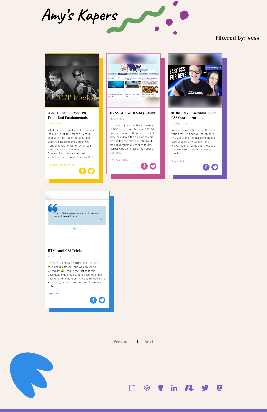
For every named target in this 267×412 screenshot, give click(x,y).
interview (65, 165)
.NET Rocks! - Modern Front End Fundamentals (68, 115)
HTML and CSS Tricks (65, 250)
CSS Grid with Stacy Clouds (134, 113)
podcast (53, 165)
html (51, 294)
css (74, 165)
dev (118, 160)
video (124, 160)
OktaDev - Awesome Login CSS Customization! (194, 115)
